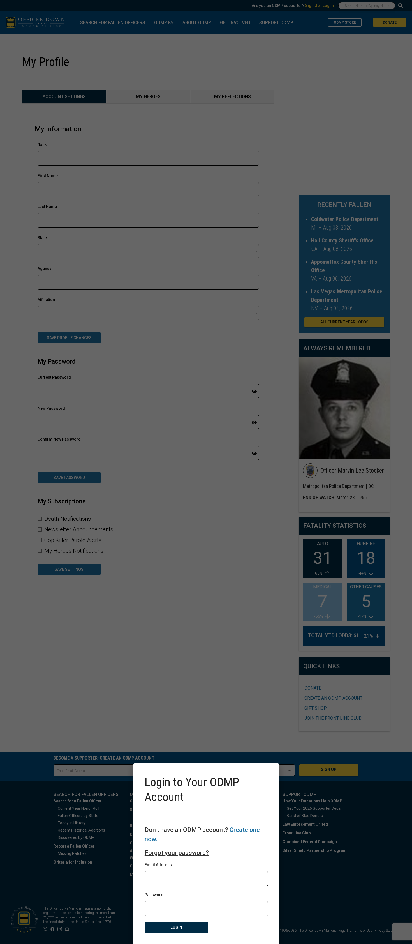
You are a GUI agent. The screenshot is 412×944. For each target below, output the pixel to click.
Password (154, 894)
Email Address (158, 864)
